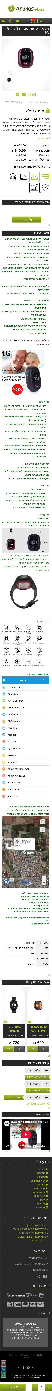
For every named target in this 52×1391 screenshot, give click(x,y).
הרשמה (41, 1203)
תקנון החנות (39, 1188)
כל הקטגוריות (33, 1070)
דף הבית (40, 1169)
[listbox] (26, 1019)
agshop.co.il (29, 1355)
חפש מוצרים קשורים (37, 1104)
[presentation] (48, 1019)
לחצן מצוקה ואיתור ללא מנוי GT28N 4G (38, 1032)
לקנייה (12, 1387)
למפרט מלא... (43, 138)
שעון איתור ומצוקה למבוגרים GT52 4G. (13, 1032)
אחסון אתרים (19, 1378)
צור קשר (41, 1184)
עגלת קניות (39, 1196)
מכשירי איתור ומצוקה (37, 1077)
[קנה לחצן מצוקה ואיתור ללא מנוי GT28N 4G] (32, 1049)
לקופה (42, 1200)
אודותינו (41, 1173)
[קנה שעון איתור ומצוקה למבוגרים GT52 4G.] (8, 1049)
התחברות (40, 1207)
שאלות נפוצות (38, 1180)
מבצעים (41, 1177)
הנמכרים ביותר (14, 1097)
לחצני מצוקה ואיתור (38, 1090)
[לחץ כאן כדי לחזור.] (49, 225)
